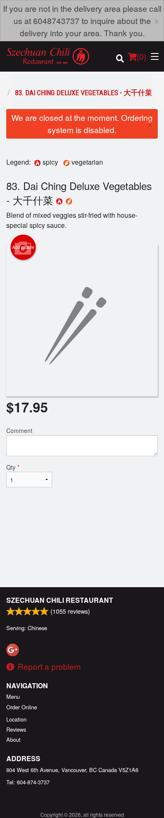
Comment (19, 430)
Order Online (21, 707)
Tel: (28, 782)
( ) (141, 56)
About (13, 739)
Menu (13, 696)
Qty (12, 467)
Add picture (23, 247)
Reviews (16, 729)
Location (16, 719)
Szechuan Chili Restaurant (59, 600)
